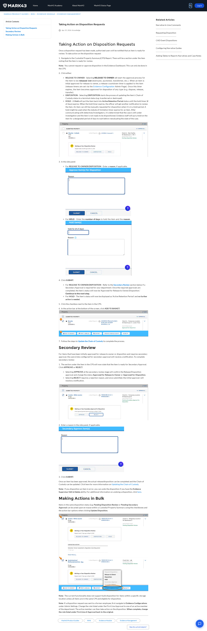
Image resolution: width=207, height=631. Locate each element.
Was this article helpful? (138, 627)
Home (35, 5)
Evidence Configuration (103, 86)
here (139, 492)
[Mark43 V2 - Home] (15, 6)
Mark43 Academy (55, 5)
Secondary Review (121, 285)
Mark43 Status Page (102, 5)
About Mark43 (78, 5)
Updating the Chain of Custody (125, 484)
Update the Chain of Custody (90, 341)
